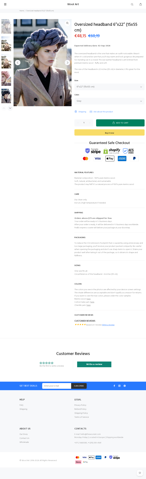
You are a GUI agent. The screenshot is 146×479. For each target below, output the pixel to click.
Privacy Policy (80, 405)
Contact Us (24, 438)
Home (22, 10)
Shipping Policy (81, 413)
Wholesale (24, 442)
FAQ (21, 405)
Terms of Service (81, 417)
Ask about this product (103, 111)
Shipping (82, 111)
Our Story (24, 434)
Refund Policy (80, 409)
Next (67, 62)
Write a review (108, 325)
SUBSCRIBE (79, 386)
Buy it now (109, 133)
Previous (17, 62)
